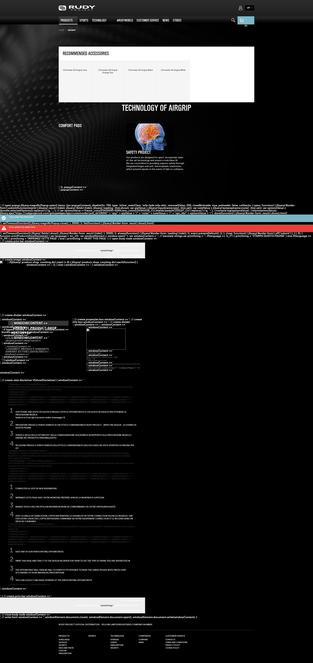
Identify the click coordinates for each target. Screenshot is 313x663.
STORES (177, 20)
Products (67, 20)
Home (61, 30)
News (166, 20)
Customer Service (148, 20)
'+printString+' (106, 250)
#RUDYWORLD (125, 20)
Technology (99, 20)
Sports (84, 20)
